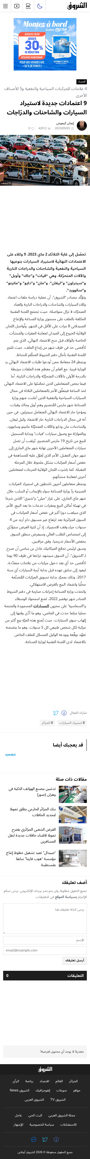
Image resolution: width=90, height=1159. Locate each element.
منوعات (61, 1090)
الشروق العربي (34, 1099)
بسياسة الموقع (66, 897)
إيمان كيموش (65, 123)
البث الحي (35, 1115)
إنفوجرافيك (43, 1090)
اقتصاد (82, 81)
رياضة (29, 1081)
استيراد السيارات (70, 723)
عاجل (18, 1115)
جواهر (76, 1090)
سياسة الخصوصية (42, 1124)
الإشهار (18, 1124)
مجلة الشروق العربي (61, 1115)
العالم (59, 1081)
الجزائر (46, 723)
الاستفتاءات (68, 1124)
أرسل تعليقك (74, 960)
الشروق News (19, 1090)
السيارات (41, 606)
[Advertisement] (45, 218)
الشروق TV (58, 1099)
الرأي (16, 1081)
